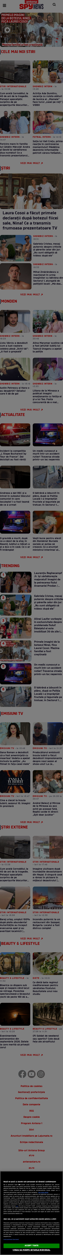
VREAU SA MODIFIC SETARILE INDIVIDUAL (31, 1250)
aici (17, 1206)
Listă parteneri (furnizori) (11, 1239)
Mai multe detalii (43, 1192)
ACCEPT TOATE (31, 1245)
